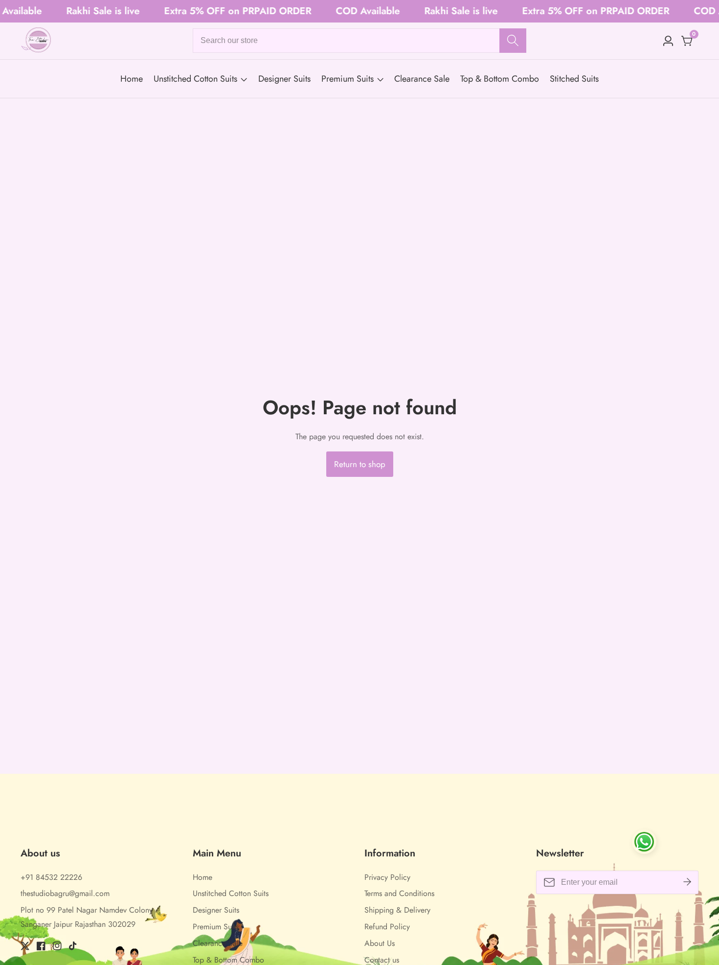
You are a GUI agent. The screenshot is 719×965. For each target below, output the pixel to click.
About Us (379, 943)
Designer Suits (284, 78)
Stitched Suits (574, 78)
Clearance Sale (421, 78)
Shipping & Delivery (397, 910)
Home (131, 78)
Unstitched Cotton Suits (195, 78)
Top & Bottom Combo (499, 78)
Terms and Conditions (399, 893)
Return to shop (359, 464)
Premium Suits (347, 78)
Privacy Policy (387, 877)
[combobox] (360, 40)
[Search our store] (512, 40)
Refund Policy (387, 926)
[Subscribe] (687, 882)
